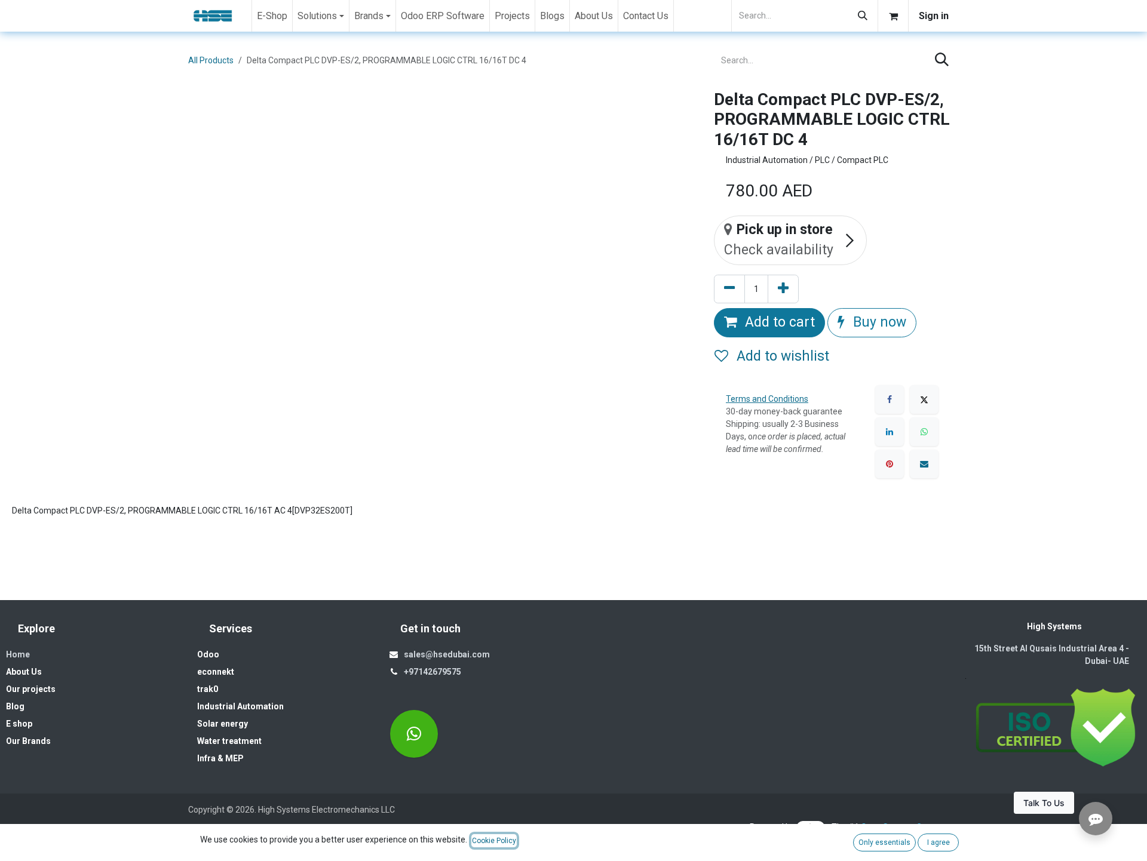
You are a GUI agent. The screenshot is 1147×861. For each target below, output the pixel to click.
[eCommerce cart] (893, 16)
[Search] (863, 16)
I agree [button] (938, 842)
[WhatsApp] (924, 431)
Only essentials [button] (884, 842)
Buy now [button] (877, 322)
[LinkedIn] (889, 431)
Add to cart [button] (778, 322)
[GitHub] (414, 734)
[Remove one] (729, 289)
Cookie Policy (494, 841)
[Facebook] (889, 399)
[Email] (924, 464)
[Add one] (783, 289)
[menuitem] (272, 16)
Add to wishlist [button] (781, 356)
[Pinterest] (889, 464)
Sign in (934, 15)
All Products (211, 60)
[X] (924, 399)
